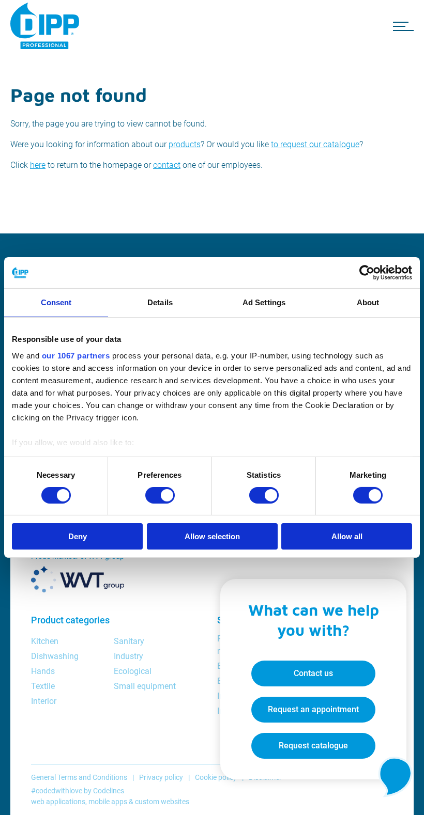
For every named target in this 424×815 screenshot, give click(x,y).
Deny (77, 536)
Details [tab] (160, 302)
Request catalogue (313, 745)
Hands (43, 671)
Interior (43, 701)
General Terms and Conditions (79, 777)
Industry (128, 656)
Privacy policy (161, 777)
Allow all (346, 536)
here (38, 165)
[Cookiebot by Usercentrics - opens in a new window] (367, 272)
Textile (43, 686)
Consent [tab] (56, 302)
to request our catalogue (315, 144)
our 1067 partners (76, 355)
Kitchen (44, 641)
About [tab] (368, 302)
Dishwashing (55, 656)
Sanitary (129, 641)
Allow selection (212, 536)
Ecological (133, 671)
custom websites (162, 801)
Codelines (108, 791)
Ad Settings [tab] (264, 302)
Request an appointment (313, 709)
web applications (58, 801)
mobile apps (107, 801)
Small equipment (145, 686)
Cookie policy (216, 777)
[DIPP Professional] (46, 26)
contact (166, 165)
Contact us (313, 673)
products (185, 144)
